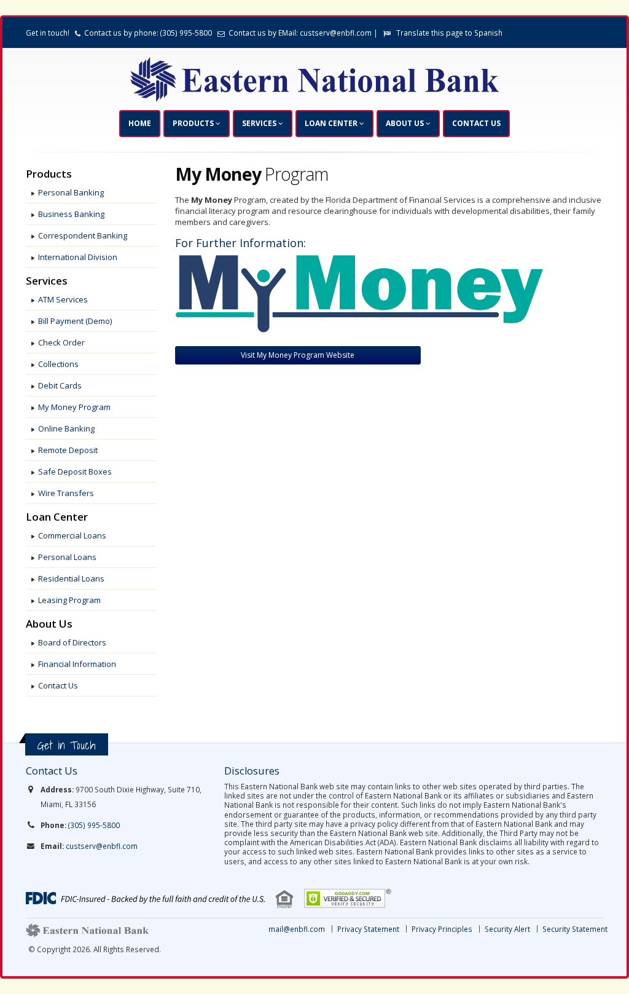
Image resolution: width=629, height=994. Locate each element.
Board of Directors (72, 642)
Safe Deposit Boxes (75, 471)
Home (139, 123)
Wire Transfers (66, 493)
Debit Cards (60, 385)
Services (260, 123)
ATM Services (63, 299)
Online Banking (66, 428)
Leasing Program (69, 599)
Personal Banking (71, 192)
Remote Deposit (68, 450)
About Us (406, 123)
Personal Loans (67, 556)
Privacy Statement (368, 929)
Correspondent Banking (82, 235)
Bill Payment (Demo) (75, 320)
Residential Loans (71, 578)
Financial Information (77, 663)
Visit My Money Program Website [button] (297, 355)
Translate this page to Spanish (449, 32)
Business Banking (71, 213)
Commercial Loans (72, 535)
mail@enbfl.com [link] (296, 929)
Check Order (61, 342)
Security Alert (507, 929)
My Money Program (74, 406)
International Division (77, 256)
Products (194, 123)
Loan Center (332, 123)
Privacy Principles (442, 929)
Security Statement (575, 929)
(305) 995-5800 (94, 825)
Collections (58, 363)
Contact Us (476, 123)
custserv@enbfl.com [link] (102, 846)
